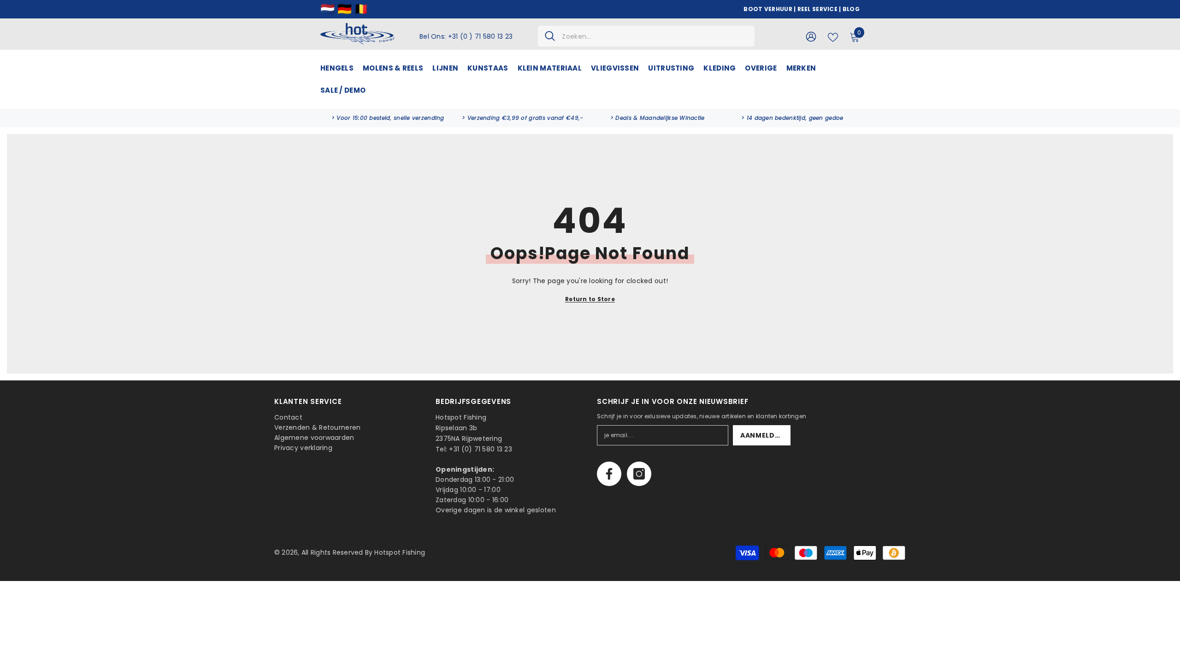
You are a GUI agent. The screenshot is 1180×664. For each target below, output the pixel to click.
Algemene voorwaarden (314, 437)
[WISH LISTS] (833, 36)
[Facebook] (609, 474)
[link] (387, 118)
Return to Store (590, 299)
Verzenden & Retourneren (317, 427)
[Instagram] (639, 474)
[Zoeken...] (646, 36)
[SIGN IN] (811, 36)
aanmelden (762, 435)
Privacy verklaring (303, 447)
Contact (288, 417)
